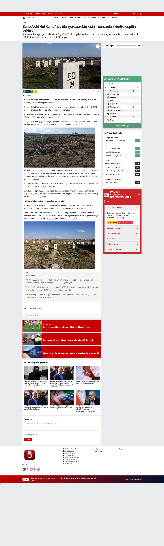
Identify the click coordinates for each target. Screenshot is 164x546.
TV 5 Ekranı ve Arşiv (56, 14)
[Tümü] (139, 45)
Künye (121, 449)
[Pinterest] (27, 469)
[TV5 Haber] (29, 17)
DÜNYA (71, 18)
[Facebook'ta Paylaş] (24, 91)
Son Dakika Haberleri (72, 461)
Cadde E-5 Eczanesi (114, 208)
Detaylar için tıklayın (122, 126)
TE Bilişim (138, 479)
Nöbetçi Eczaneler (71, 449)
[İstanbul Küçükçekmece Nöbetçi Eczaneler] (139, 195)
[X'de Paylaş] (28, 91)
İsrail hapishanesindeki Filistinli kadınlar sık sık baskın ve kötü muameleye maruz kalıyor (35, 383)
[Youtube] (34, 469)
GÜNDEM (78, 18)
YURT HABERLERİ (112, 18)
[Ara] (137, 18)
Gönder (28, 439)
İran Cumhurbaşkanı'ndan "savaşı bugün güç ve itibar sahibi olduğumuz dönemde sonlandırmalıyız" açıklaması (87, 408)
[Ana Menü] (141, 18)
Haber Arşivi (69, 464)
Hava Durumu (69, 451)
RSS (26, 479)
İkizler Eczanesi (112, 244)
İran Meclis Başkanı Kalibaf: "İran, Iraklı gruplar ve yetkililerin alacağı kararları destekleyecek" (36, 407)
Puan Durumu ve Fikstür (72, 457)
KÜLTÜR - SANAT (90, 18)
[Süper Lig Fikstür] (139, 133)
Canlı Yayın (29, 14)
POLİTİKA (101, 18)
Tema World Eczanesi (115, 249)
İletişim (97, 449)
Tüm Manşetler (70, 459)
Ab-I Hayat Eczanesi (114, 228)
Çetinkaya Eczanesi (114, 233)
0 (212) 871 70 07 (126, 222)
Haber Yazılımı (129, 479)
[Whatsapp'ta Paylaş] (31, 91)
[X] (24, 469)
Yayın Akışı (41, 14)
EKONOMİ (63, 18)
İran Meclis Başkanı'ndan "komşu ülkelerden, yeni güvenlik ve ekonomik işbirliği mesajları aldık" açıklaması (61, 384)
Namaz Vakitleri (70, 453)
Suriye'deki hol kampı (31, 315)
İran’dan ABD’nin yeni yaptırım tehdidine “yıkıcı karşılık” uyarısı (61, 407)
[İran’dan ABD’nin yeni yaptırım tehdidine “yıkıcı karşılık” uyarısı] (62, 397)
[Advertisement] (122, 62)
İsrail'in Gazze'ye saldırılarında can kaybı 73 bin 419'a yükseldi (87, 382)
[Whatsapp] (38, 469)
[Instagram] (31, 469)
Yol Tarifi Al (113, 222)
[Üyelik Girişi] (140, 14)
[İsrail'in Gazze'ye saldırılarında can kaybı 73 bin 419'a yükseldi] (88, 373)
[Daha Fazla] (35, 91)
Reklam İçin (98, 451)
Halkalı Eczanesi (113, 239)
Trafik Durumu (69, 455)
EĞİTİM (55, 18)
